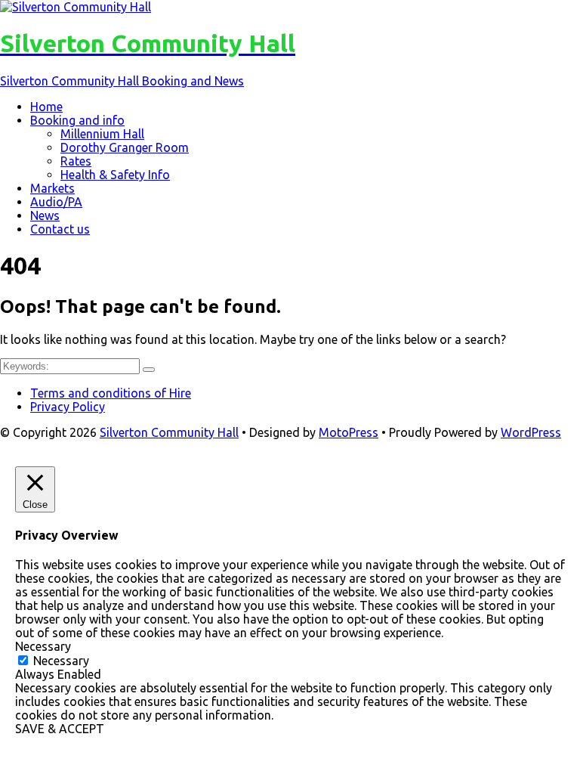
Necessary (61, 660)
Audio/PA (56, 202)
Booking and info (77, 120)
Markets (52, 188)
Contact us (60, 229)
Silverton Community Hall (169, 432)
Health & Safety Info (115, 174)
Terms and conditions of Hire (110, 393)
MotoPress (348, 432)
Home (46, 106)
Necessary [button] (43, 646)
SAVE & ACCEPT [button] (59, 728)
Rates (75, 161)
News (45, 215)
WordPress (531, 432)
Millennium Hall (102, 134)
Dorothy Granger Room (124, 147)
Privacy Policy (67, 406)
